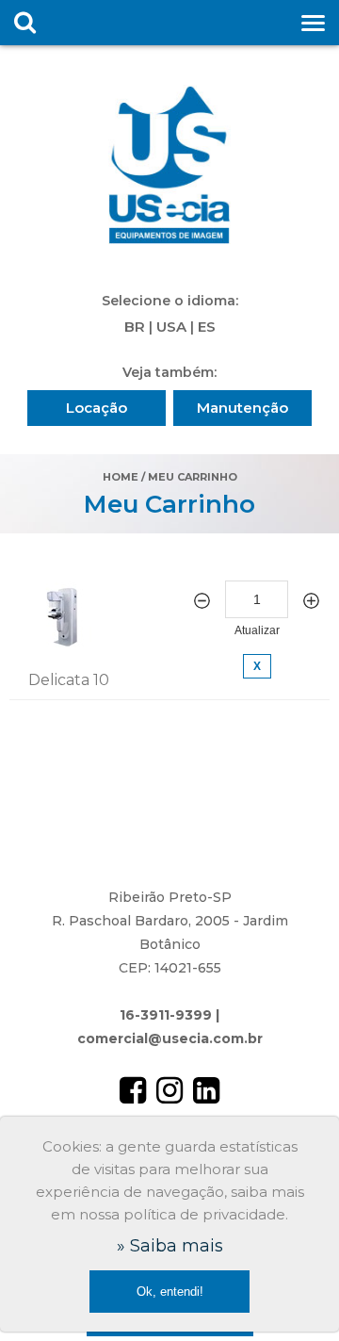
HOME (120, 476)
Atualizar (257, 630)
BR (134, 326)
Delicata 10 (68, 680)
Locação (96, 408)
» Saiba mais (170, 1245)
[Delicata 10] (64, 642)
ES (207, 326)
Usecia (169, 165)
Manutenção (242, 408)
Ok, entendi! (170, 1291)
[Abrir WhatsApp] (292, 1293)
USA (171, 326)
